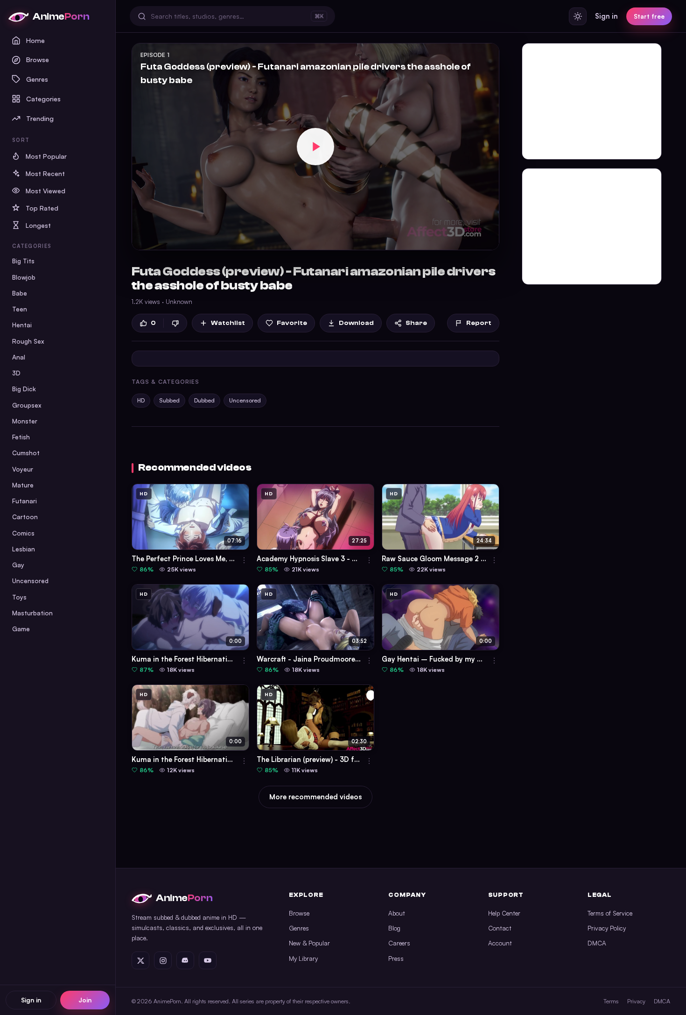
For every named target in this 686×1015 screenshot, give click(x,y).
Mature (23, 485)
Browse (37, 59)
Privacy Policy (607, 928)
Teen (19, 309)
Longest (38, 225)
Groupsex (27, 405)
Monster (24, 421)
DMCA (597, 943)
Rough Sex (28, 341)
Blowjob (23, 277)
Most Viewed (45, 191)
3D (16, 373)
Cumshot (26, 453)
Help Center (504, 913)
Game (21, 629)
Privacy (636, 1001)
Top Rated (42, 208)
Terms (611, 1001)
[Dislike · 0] (175, 323)
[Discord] (185, 960)
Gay (18, 565)
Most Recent (45, 173)
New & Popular (309, 943)
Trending (40, 118)
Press (396, 958)
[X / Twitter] (140, 960)
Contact (499, 928)
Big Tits (23, 261)
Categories (43, 98)
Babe (19, 293)
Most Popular (46, 156)
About (396, 913)
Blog (394, 928)
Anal (18, 357)
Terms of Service (610, 913)
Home (35, 40)
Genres (37, 79)
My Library (303, 958)
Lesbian (23, 549)
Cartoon (25, 517)
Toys (19, 597)
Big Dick (24, 389)
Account (500, 943)
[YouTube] (208, 960)
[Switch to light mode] (578, 16)
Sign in (31, 1000)
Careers (399, 943)
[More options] (244, 560)
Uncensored (30, 581)
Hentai (22, 325)
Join (84, 1000)
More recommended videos (315, 796)
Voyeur (22, 469)
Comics (23, 533)
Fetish (21, 437)
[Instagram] (163, 960)
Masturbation (32, 613)
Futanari (24, 501)
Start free (649, 16)
